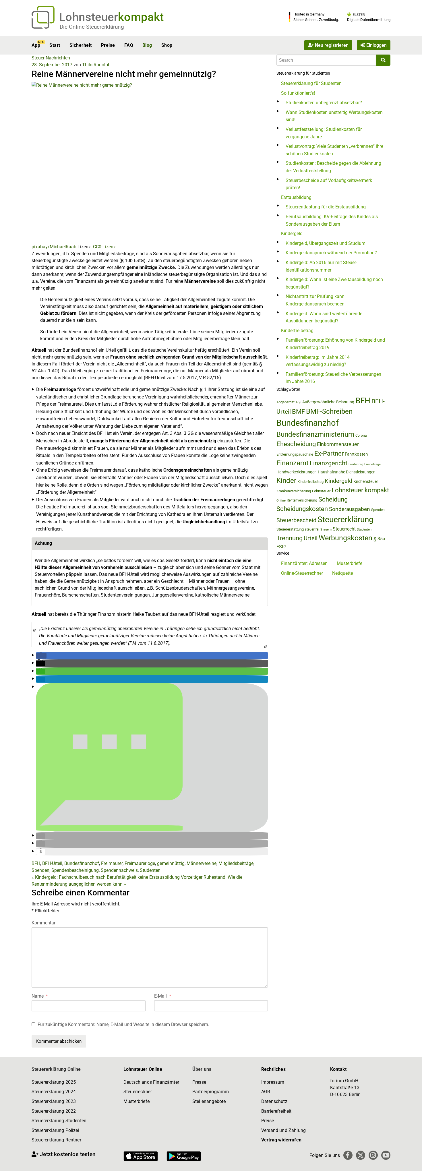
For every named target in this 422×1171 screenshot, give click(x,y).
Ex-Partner (329, 453)
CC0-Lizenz (104, 246)
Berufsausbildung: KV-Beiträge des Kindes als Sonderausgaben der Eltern (332, 220)
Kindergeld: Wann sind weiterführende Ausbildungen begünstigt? (324, 317)
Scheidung (333, 499)
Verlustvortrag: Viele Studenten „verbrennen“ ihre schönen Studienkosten (334, 150)
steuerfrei (312, 529)
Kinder (286, 481)
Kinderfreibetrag (297, 330)
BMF (298, 411)
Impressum (272, 1082)
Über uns (201, 1069)
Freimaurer (112, 863)
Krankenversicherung (293, 491)
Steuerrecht (344, 529)
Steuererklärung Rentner (56, 1140)
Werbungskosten (345, 538)
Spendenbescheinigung (75, 870)
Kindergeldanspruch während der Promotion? (331, 253)
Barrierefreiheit (276, 1111)
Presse (199, 1082)
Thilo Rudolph (96, 64)
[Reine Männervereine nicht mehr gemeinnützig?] (150, 162)
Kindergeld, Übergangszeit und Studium (325, 243)
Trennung (289, 538)
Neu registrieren (331, 45)
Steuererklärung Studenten (59, 1120)
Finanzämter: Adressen (304, 563)
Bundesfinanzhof (81, 863)
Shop (167, 45)
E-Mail (162, 996)
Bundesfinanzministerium (315, 434)
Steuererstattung (290, 529)
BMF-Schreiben (329, 411)
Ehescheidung (296, 444)
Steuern (326, 529)
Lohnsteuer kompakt (360, 490)
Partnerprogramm (210, 1091)
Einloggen (376, 45)
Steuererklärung (345, 519)
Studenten (150, 870)
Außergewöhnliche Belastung (328, 402)
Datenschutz (274, 1101)
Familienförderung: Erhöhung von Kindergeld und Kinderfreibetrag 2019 (335, 343)
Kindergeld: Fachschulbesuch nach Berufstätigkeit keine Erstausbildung (106, 877)
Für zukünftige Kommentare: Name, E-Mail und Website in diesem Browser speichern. (123, 1024)
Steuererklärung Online (56, 1069)
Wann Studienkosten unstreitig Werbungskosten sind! (334, 116)
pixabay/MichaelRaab (54, 246)
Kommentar (43, 923)
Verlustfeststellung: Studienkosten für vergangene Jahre (324, 133)
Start (54, 45)
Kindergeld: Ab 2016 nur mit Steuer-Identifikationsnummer (321, 266)
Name (40, 996)
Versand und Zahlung (283, 1130)
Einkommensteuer (338, 444)
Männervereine (201, 863)
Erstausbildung (296, 197)
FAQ (128, 45)
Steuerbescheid (296, 520)
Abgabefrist (285, 402)
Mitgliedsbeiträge (235, 863)
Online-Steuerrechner (302, 573)
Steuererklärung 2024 (54, 1091)
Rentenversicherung (302, 500)
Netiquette (342, 573)
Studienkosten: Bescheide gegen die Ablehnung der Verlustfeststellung (333, 166)
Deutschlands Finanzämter (151, 1082)
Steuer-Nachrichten (51, 58)
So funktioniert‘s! (298, 93)
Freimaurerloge (140, 863)
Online (281, 500)
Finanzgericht (328, 463)
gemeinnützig (171, 863)
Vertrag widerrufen (281, 1140)
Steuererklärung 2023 (54, 1101)
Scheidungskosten (302, 508)
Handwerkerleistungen (296, 472)
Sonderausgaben (349, 509)
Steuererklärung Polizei (55, 1130)
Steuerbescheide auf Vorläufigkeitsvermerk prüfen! (329, 184)
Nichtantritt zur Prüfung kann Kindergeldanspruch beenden (315, 300)
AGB (265, 1091)
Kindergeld (292, 233)
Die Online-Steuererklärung (92, 27)
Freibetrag (356, 464)
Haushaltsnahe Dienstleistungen (346, 472)
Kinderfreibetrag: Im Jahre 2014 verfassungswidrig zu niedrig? (318, 361)
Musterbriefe (349, 563)
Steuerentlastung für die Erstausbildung (326, 207)
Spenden (40, 870)
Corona (361, 435)
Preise (108, 45)
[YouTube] (385, 1155)
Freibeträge (372, 464)
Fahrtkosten (356, 454)
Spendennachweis (119, 870)
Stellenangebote (209, 1101)
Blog (147, 45)
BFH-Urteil (52, 863)
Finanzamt (292, 463)
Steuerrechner (137, 1091)
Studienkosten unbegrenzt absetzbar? (324, 102)
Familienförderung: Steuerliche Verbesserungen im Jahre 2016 (333, 377)
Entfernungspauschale (294, 454)
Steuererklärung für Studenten (311, 83)
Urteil (311, 538)
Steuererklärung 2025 (54, 1082)
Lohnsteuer (321, 491)
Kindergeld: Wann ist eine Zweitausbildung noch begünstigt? (334, 283)
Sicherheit (80, 45)
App (36, 45)
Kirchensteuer (365, 481)
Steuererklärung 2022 (54, 1111)
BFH (36, 863)
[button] (41, 656)
